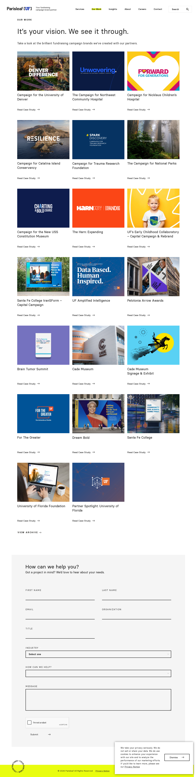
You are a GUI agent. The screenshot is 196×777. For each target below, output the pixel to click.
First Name (35, 590)
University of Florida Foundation (41, 506)
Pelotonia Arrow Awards (145, 300)
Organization (113, 609)
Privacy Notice (102, 771)
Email (31, 609)
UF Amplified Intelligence (91, 300)
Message (31, 686)
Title (30, 628)
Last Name (110, 590)
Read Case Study (29, 110)
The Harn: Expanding (87, 232)
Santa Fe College (139, 437)
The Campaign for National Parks (151, 163)
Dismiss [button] (174, 757)
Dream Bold (81, 438)
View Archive (28, 532)
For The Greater (29, 437)
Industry (33, 647)
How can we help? (40, 667)
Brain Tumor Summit (32, 369)
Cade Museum (82, 369)
